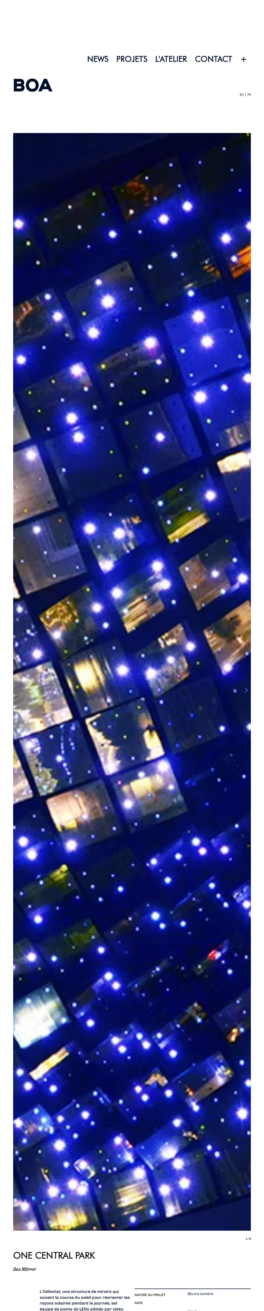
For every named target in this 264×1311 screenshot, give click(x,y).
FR (248, 95)
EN (242, 95)
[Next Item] (246, 690)
